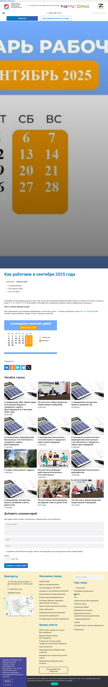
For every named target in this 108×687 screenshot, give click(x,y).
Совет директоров (46, 609)
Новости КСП (21, 282)
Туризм (77, 622)
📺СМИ (77, 594)
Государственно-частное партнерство (54, 619)
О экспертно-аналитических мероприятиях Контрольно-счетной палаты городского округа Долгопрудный (85, 441)
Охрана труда (44, 581)
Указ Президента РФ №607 (50, 588)
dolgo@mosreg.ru (14, 593)
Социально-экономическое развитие (54, 591)
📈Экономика (79, 588)
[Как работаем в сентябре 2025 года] (54, 337)
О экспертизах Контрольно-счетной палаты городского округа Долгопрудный (52, 439)
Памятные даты (80, 604)
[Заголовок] (104, 13)
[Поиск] (101, 577)
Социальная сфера (81, 607)
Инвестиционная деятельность (51, 597)
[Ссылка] (6, 7)
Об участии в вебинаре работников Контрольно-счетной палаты (50, 472)
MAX (96, 311)
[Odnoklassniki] (97, 13)
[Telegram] (100, 13)
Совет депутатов (45, 647)
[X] (28, 367)
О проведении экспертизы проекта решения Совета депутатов (17, 502)
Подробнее (77, 680)
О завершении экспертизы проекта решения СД (84, 403)
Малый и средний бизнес (49, 585)
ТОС (75, 597)
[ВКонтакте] (6, 367)
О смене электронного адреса (19, 470)
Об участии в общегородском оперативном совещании (52, 403)
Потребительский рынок (83, 591)
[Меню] (3, 13)
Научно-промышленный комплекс (53, 606)
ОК (84, 311)
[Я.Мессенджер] (17, 367)
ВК (81, 311)
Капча (6, 556)
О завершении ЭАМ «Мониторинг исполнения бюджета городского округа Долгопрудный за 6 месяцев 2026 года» (20, 407)
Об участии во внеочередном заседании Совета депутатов (52, 501)
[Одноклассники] (12, 367)
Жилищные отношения (83, 610)
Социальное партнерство (49, 616)
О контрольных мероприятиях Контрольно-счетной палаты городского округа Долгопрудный (19, 441)
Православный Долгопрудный (86, 601)
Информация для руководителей (52, 613)
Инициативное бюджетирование (52, 594)
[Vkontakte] (93, 13)
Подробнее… (7, 685)
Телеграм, (90, 311)
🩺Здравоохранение (82, 619)
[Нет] (105, 681)
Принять (54, 684)
